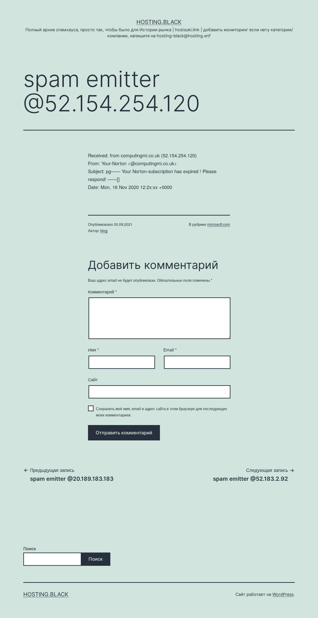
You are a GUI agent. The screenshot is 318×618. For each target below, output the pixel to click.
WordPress (283, 594)
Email (170, 350)
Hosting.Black (159, 22)
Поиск (29, 548)
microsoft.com (218, 224)
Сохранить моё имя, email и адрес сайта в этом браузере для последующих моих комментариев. (161, 412)
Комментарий (102, 291)
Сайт (93, 379)
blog (104, 230)
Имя (93, 350)
